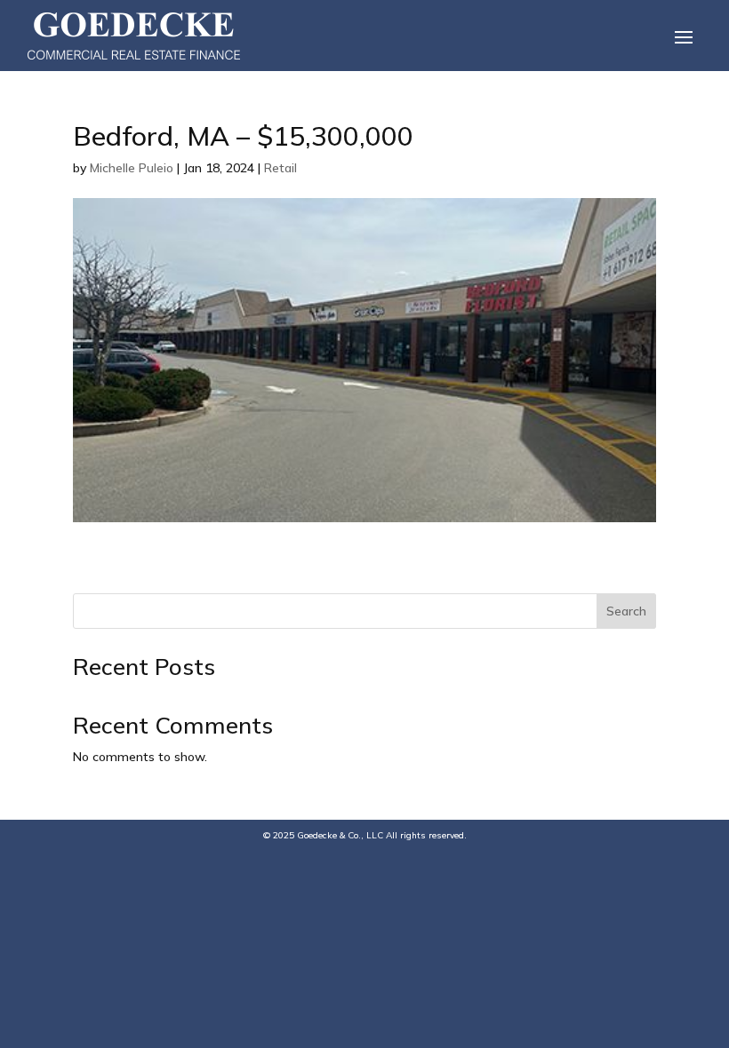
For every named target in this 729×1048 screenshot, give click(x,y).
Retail (280, 168)
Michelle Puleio (131, 168)
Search (626, 611)
